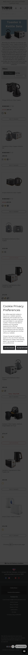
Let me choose (9, 348)
